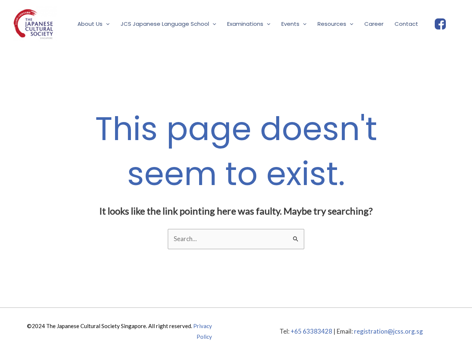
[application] (106, 24)
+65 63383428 (311, 331)
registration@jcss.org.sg (388, 331)
